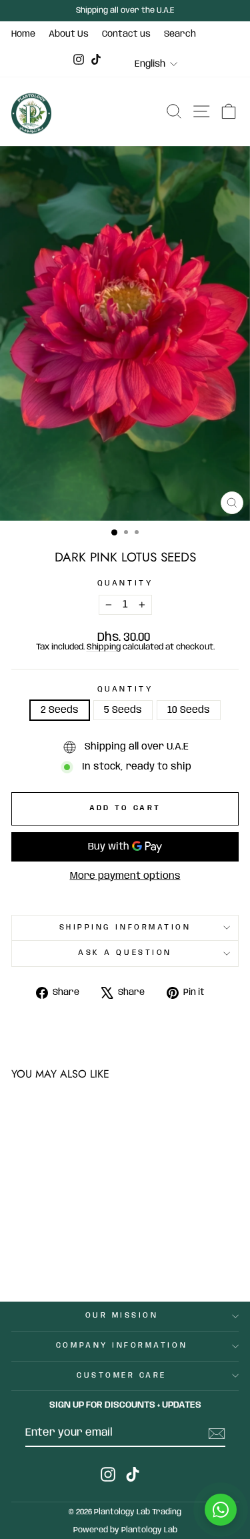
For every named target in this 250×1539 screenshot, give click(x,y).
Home (23, 34)
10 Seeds (188, 710)
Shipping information (125, 928)
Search (180, 34)
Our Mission (122, 1316)
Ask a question (124, 953)
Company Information (121, 1346)
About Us (69, 34)
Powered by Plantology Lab (125, 1530)
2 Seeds (60, 710)
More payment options (125, 877)
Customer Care (122, 1376)
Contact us (126, 34)
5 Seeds (123, 710)
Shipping (104, 647)
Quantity (125, 583)
